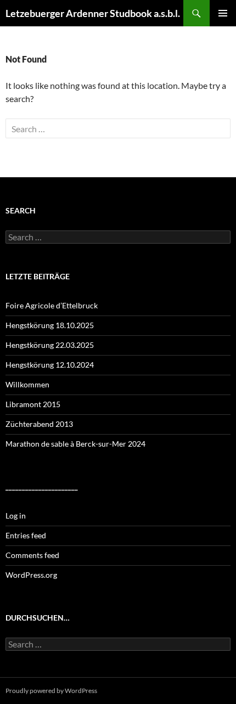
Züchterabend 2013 (39, 424)
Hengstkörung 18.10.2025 (49, 325)
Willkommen (27, 384)
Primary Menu (223, 13)
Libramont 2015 (32, 404)
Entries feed (25, 535)
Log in (15, 515)
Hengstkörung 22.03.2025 (49, 345)
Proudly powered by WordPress (51, 690)
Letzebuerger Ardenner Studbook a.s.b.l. (92, 13)
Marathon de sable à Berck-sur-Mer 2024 (75, 443)
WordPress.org (31, 574)
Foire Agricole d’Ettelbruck (51, 305)
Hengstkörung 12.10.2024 (49, 364)
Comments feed (32, 555)
